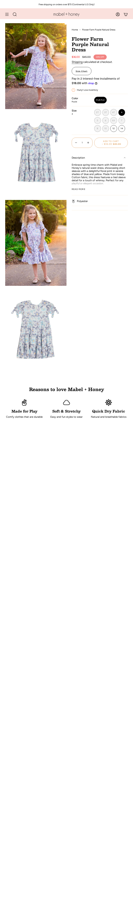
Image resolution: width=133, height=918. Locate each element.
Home (75, 29)
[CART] (126, 14)
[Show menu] (6, 14)
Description (78, 157)
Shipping (77, 62)
